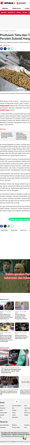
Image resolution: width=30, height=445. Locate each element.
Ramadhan (15, 417)
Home (1, 30)
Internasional (3, 412)
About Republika (4, 425)
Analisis (14, 410)
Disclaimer (3, 427)
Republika (4, 12)
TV (1, 417)
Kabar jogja (16, 8)
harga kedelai (5, 105)
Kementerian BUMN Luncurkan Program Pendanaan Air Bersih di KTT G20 (7, 135)
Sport (25, 410)
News (1, 410)
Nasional (5, 8)
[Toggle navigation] (2, 3)
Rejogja (6, 30)
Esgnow (2, 415)
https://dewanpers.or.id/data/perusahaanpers (13, 436)
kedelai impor (5, 110)
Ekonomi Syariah (16, 405)
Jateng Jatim (12, 30)
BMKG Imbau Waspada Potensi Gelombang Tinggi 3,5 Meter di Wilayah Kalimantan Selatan (21, 136)
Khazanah (2, 408)
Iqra (13, 408)
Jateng (27, 8)
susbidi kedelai (4, 230)
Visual (14, 415)
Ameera (2, 405)
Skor (25, 405)
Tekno (14, 412)
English (26, 415)
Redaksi (14, 425)
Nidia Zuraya (6, 45)
